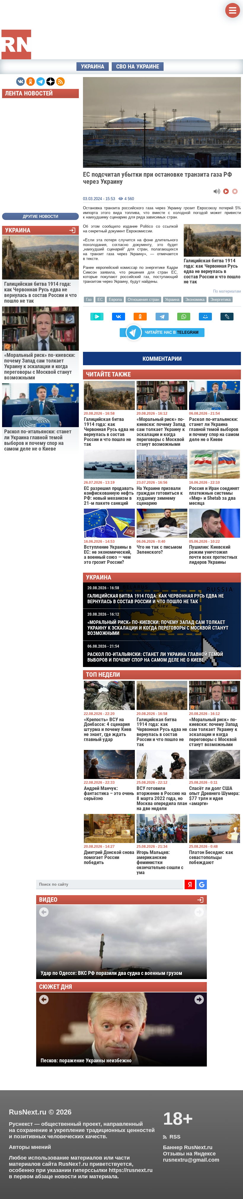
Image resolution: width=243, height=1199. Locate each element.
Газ (89, 299)
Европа (115, 299)
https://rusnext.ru (131, 1170)
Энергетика (220, 299)
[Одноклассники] (140, 316)
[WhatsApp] (183, 316)
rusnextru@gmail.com (191, 1160)
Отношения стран (143, 299)
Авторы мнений (30, 1147)
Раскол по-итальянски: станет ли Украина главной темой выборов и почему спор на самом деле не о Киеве (155, 653)
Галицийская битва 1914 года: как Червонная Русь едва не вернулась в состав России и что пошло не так (155, 594)
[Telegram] (162, 316)
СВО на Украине (137, 66)
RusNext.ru (28, 1112)
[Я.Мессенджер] (96, 316)
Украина (92, 66)
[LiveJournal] (227, 316)
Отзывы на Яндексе (189, 1154)
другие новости (40, 216)
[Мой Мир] (205, 316)
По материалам (227, 291)
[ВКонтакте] (118, 316)
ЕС (100, 299)
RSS (171, 1137)
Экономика (194, 299)
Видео (48, 899)
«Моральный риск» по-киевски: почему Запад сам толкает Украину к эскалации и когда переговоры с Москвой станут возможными (157, 624)
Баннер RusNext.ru (187, 1147)
